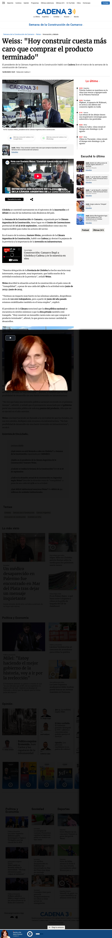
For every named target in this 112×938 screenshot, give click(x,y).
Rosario (66, 17)
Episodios (14, 152)
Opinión (26, 3)
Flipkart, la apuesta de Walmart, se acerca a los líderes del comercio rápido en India (93, 104)
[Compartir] (31, 199)
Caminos (18, 3)
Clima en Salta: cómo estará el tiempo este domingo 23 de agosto (92, 129)
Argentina (45, 17)
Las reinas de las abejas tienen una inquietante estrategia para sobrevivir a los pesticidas (93, 117)
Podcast (85, 230)
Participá (105, 3)
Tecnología (86, 100)
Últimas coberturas (47, 3)
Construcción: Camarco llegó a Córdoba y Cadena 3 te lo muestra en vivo (45, 255)
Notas (38, 34)
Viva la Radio (28, 250)
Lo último (92, 81)
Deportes (10, 3)
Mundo (76, 17)
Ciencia (85, 112)
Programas (35, 3)
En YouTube (71, 3)
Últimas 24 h (60, 3)
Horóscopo (86, 3)
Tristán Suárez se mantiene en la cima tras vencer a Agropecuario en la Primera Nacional (93, 92)
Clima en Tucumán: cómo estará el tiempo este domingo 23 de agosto (93, 141)
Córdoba (56, 17)
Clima (79, 3)
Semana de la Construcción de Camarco (56, 24)
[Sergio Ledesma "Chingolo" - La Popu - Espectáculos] (80, 206)
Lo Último (36, 17)
